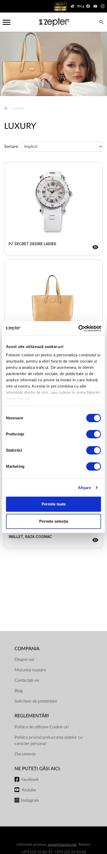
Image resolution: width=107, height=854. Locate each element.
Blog (19, 691)
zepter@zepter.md (62, 844)
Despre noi (24, 659)
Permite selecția (53, 521)
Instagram (30, 800)
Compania (27, 649)
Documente (25, 754)
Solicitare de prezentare (36, 701)
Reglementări (32, 716)
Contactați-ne (27, 680)
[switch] (93, 434)
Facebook (30, 779)
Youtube (28, 790)
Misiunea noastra (30, 670)
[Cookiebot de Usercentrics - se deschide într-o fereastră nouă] (78, 328)
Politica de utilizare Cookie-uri (42, 727)
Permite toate (54, 504)
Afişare (84, 487)
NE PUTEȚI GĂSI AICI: (38, 769)
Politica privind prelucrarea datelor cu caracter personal (49, 740)
